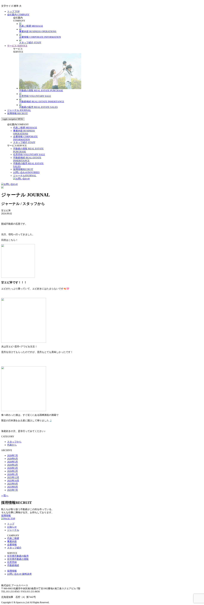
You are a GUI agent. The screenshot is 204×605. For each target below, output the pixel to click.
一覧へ (4, 495)
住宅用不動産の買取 (18, 559)
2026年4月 (12, 465)
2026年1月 (12, 474)
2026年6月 (12, 458)
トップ (13, 11)
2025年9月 (12, 483)
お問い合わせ (26, 172)
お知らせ (12, 527)
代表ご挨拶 (25, 127)
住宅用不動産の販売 (18, 556)
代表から (12, 445)
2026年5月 (12, 461)
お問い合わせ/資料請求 (19, 574)
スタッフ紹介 (24, 142)
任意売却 (29, 154)
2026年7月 (12, 455)
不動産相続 (13, 565)
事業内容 (12, 541)
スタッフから (14, 441)
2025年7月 (12, 490)
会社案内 (18, 14)
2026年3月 (12, 468)
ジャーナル (19, 110)
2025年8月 (12, 487)
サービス (17, 45)
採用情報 (17, 113)
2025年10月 (13, 480)
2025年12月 (13, 477)
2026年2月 (12, 471)
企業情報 (12, 544)
